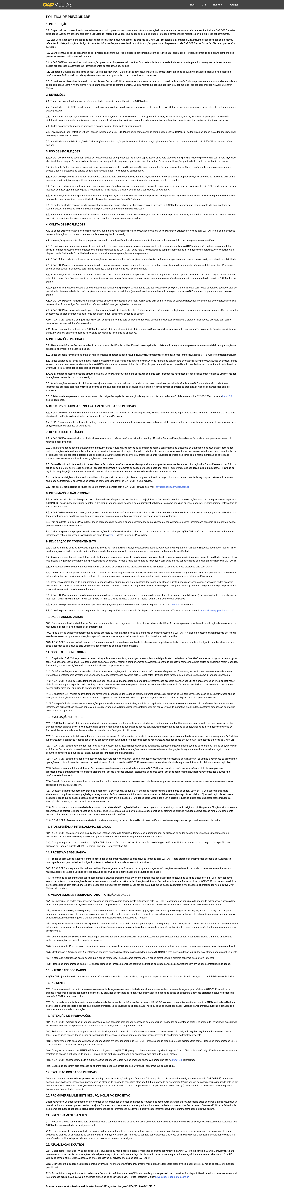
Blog (192, 4)
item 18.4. (227, 396)
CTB (204, 4)
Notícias (217, 4)
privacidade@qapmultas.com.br (172, 486)
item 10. (112, 535)
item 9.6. (175, 604)
